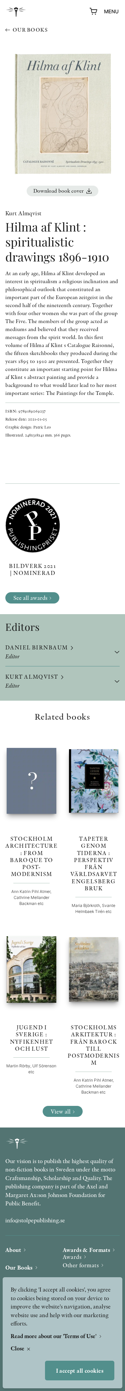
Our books (30, 29)
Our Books (19, 1267)
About (13, 1249)
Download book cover (58, 190)
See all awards (30, 598)
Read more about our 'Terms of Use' (54, 1336)
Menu (111, 11)
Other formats (81, 1265)
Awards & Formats (86, 1249)
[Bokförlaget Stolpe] (16, 12)
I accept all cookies (80, 1370)
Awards (72, 1256)
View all (61, 1111)
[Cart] (94, 12)
